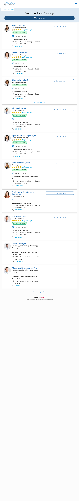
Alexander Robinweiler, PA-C (24, 268)
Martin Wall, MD (19, 216)
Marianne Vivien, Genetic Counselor (23, 193)
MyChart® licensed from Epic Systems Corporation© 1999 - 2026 (39, 299)
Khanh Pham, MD (19, 108)
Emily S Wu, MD (18, 25)
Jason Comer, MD (19, 243)
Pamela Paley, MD (19, 52)
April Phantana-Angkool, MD (24, 135)
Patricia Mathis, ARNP (21, 163)
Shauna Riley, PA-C (20, 80)
